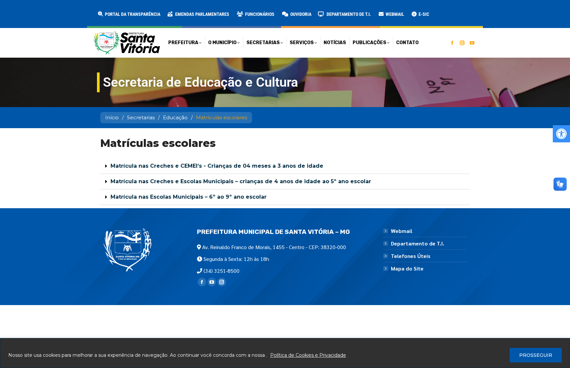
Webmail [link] (401, 231)
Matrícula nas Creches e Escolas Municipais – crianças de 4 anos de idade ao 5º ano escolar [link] (241, 181)
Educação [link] (175, 117)
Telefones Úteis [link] (410, 256)
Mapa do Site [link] (407, 268)
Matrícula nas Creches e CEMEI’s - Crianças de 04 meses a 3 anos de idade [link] (217, 166)
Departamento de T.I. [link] (417, 243)
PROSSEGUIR (535, 355)
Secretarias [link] (141, 117)
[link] (561, 133)
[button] (106, 10)
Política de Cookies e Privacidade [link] (308, 355)
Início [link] (112, 117)
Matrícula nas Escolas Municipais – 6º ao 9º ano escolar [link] (189, 197)
